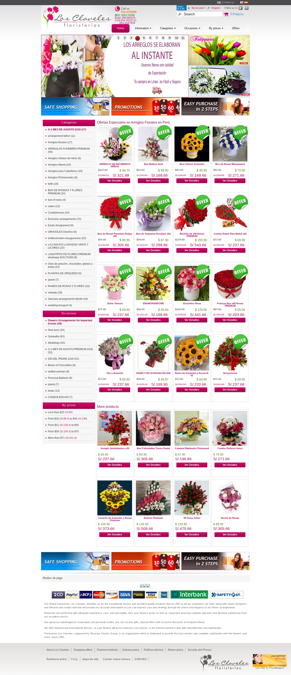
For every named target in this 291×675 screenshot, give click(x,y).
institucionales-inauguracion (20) (67, 238)
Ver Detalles (114, 180)
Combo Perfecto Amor (230, 448)
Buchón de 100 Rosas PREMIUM (192, 234)
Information (142, 28)
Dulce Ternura (115, 303)
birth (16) (53, 183)
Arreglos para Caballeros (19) (65, 171)
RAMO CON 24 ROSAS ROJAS (153, 373)
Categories (166, 28)
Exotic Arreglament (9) (60, 225)
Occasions (191, 28)
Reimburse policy (56, 659)
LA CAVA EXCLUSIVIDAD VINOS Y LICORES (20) (68, 246)
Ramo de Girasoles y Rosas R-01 (192, 374)
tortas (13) (54, 390)
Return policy (175, 649)
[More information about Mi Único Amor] (191, 514)
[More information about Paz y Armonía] (114, 369)
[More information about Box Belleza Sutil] (153, 160)
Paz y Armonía (115, 373)
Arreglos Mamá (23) (59, 164)
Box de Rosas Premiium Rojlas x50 (115, 234)
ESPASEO (141, 659)
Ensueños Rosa (192, 303)
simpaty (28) (55, 292)
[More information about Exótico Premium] (153, 514)
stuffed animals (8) (58, 371)
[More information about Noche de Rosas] (230, 514)
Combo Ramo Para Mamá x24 (230, 233)
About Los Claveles (57, 649)
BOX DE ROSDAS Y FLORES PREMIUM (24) (65, 192)
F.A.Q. (74, 659)
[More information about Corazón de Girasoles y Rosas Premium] (114, 514)
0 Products (237, 14)
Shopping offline (82, 649)
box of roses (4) (57, 199)
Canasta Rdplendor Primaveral (192, 448)
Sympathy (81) (56, 336)
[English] (241, 2)
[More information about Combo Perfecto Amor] (230, 444)
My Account (198, 8)
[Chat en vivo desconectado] (270, 669)
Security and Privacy (199, 649)
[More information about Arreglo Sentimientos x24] (114, 444)
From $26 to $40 (67, 418)
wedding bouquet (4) (60, 305)
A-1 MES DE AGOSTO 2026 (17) (67, 129)
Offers (236, 28)
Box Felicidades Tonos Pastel (153, 448)
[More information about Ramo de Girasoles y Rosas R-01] (191, 369)
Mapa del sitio (90, 659)
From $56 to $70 (63, 431)
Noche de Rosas (230, 518)
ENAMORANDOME (153, 303)
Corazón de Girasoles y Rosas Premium (115, 519)
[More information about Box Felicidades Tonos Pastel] (153, 444)
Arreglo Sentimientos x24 (115, 448)
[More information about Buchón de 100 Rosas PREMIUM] (191, 230)
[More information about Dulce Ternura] (114, 299)
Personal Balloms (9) (60, 377)
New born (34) (56, 330)
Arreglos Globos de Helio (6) (64, 158)
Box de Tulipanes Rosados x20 (153, 233)
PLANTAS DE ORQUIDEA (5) (65, 273)
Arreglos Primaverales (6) (63, 177)
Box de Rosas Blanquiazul (230, 164)
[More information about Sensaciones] (230, 369)
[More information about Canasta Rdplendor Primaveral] (191, 444)
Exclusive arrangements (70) (64, 219)
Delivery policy (130, 649)
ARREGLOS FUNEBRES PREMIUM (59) (69, 150)
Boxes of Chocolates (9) (62, 365)
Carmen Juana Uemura (116, 659)
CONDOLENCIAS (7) (60, 397)
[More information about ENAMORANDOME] (153, 299)
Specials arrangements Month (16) (68, 298)
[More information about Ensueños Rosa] (191, 299)
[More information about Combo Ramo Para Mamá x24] (230, 230)
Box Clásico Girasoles (192, 164)
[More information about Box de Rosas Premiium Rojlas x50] (114, 230)
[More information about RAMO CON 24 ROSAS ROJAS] (153, 369)
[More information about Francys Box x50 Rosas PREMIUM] (230, 299)
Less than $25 (60, 412)
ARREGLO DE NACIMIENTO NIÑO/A (115, 165)
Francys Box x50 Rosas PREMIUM (230, 304)
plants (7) (53, 279)
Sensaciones (230, 373)
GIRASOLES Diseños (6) (62, 231)
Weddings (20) (56, 342)
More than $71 (62, 437)
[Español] (246, 2)
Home (120, 28)
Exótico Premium (153, 518)
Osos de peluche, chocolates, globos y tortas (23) (70, 265)
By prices (215, 28)
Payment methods (107, 649)
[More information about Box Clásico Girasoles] (191, 160)
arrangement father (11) (61, 135)
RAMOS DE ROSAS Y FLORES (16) (69, 286)
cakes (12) (54, 206)
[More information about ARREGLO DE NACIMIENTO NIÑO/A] (114, 160)
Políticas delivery (153, 649)
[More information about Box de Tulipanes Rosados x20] (153, 230)
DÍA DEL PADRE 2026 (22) (63, 358)
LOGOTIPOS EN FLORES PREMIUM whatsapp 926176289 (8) (69, 256)
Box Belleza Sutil (153, 164)
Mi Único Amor (192, 518)
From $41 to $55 (63, 425)
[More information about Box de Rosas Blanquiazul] (230, 160)
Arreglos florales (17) (60, 142)
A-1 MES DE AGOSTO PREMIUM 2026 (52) (70, 351)
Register (216, 8)
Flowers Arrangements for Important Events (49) (70, 322)
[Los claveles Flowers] (76, 33)
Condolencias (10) (58, 212)
